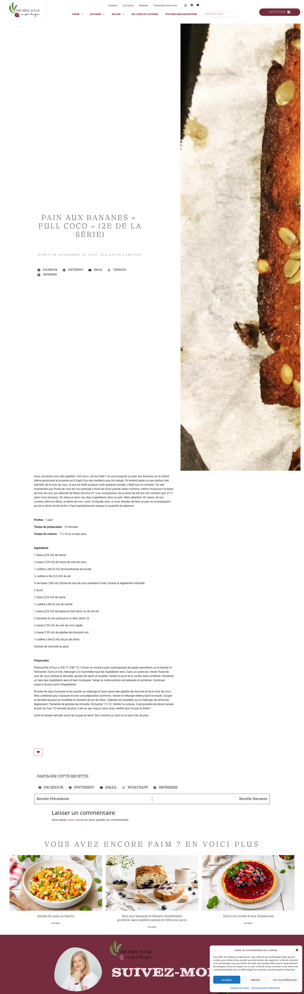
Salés (116, 14)
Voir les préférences (285, 980)
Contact (113, 5)
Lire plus (55, 923)
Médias (143, 5)
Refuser (255, 980)
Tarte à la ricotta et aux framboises (248, 916)
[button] (297, 950)
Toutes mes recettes (181, 14)
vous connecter (78, 820)
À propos (128, 5)
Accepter (226, 980)
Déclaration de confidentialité (265, 987)
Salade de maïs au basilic (55, 916)
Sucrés (95, 14)
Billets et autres (144, 14)
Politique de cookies (239, 987)
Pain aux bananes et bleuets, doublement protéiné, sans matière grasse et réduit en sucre (152, 918)
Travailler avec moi (165, 5)
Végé (75, 14)
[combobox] (220, 14)
